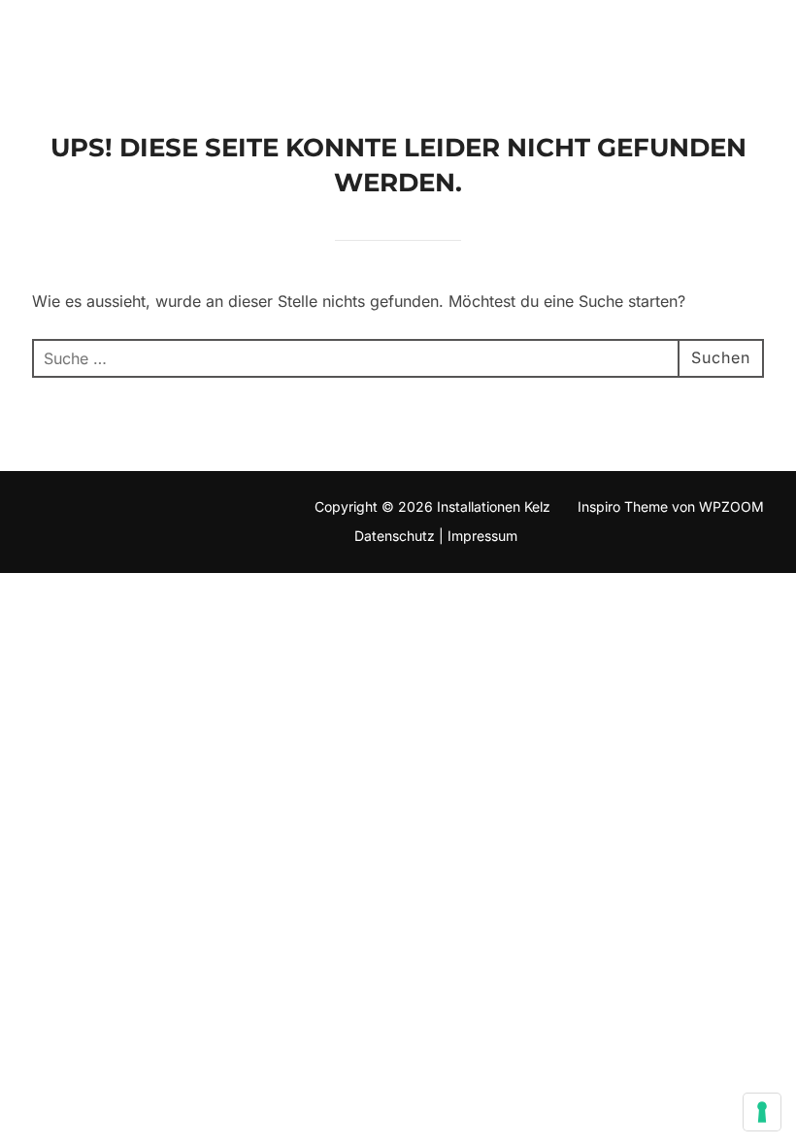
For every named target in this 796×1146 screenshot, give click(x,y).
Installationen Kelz (194, 41)
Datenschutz (392, 535)
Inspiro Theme (623, 506)
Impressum (482, 535)
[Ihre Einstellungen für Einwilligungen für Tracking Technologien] (762, 1112)
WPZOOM (731, 506)
